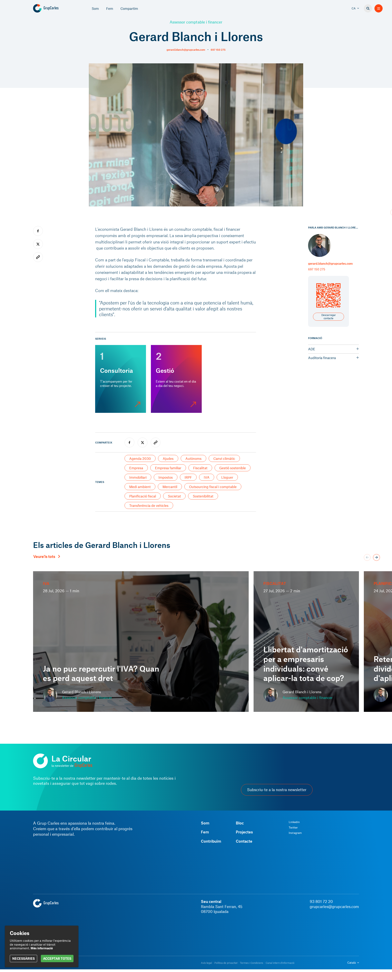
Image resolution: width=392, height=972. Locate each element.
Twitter (293, 827)
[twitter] (142, 442)
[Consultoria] (120, 379)
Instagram (295, 832)
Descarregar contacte (328, 316)
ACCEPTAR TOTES (57, 958)
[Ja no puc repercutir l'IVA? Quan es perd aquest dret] (141, 641)
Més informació (42, 948)
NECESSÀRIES (23, 958)
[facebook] (129, 442)
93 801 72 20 (321, 901)
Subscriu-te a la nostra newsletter (276, 789)
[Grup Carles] (53, 8)
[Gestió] (176, 379)
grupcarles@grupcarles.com (334, 906)
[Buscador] (368, 8)
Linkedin (294, 822)
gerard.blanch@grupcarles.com (186, 49)
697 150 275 (218, 49)
